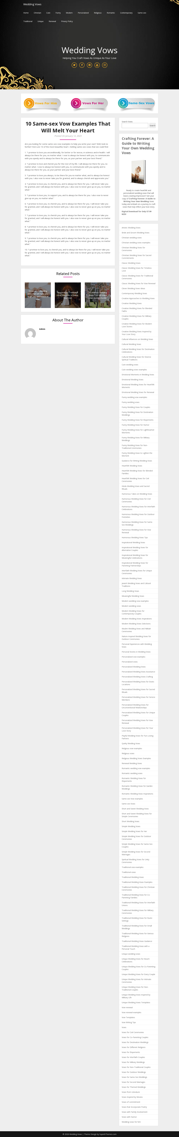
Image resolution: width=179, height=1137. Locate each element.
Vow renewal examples (131, 1012)
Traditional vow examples (132, 867)
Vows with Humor (129, 1117)
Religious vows (128, 753)
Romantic (111, 13)
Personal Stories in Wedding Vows (136, 652)
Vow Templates (128, 1017)
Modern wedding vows (131, 606)
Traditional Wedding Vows (133, 877)
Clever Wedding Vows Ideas (133, 288)
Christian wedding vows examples (136, 242)
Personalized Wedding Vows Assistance (138, 671)
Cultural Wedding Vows (131, 344)
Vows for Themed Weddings (134, 1087)
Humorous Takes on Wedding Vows (137, 494)
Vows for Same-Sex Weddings (134, 1077)
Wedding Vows (32, 4)
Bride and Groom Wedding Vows (135, 232)
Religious (98, 13)
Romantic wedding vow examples (136, 768)
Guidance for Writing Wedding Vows (137, 460)
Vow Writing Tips (129, 1022)
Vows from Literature (131, 1092)
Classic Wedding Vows (131, 263)
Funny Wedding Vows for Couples (136, 407)
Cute (48, 13)
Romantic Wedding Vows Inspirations (137, 793)
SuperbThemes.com (107, 1134)
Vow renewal (127, 1007)
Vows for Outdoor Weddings (134, 1072)
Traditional (27, 21)
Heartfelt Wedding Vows (132, 465)
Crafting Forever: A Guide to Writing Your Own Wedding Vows (138, 145)
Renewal (52, 21)
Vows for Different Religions (133, 1047)
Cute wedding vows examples (134, 369)
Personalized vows (130, 661)
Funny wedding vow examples (134, 397)
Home (26, 13)
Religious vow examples (132, 748)
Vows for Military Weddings (133, 1062)
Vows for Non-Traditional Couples (136, 1067)
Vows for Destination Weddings (135, 1042)
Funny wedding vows (130, 402)
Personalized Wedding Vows (134, 666)
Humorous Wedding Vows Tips (135, 537)
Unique (41, 21)
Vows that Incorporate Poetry (134, 1107)
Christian (37, 13)
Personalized (83, 13)
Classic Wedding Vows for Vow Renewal (138, 283)
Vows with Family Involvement (134, 1112)
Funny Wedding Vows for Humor (135, 425)
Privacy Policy (67, 21)
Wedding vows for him (131, 1122)
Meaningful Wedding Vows (133, 596)
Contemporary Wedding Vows (134, 293)
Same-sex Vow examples (132, 798)
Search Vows (127, 121)
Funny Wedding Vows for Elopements (137, 420)
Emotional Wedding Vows (132, 379)
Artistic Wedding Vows (131, 227)
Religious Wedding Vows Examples (136, 758)
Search (152, 125)
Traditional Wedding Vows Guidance (137, 941)
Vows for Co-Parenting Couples (135, 1037)
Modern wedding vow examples (135, 601)
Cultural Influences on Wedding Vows (137, 339)
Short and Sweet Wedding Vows (135, 808)
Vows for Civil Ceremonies (133, 1032)
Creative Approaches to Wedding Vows (138, 298)
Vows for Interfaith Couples (133, 1057)
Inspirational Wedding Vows (133, 542)
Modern (69, 13)
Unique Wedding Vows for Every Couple (138, 974)
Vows (124, 1027)
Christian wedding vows (132, 237)
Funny (58, 13)
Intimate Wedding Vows (132, 578)
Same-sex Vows (128, 803)
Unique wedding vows (131, 954)
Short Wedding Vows (130, 821)
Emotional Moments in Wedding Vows (138, 374)
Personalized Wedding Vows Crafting (137, 676)
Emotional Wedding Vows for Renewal (138, 392)
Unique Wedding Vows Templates (136, 1002)
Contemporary (126, 13)
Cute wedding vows (130, 364)
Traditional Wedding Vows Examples (137, 882)
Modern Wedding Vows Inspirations (137, 618)
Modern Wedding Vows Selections (136, 623)
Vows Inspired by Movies (132, 1097)
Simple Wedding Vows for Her (134, 831)
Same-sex (142, 13)
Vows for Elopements (131, 1052)
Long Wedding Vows (130, 591)
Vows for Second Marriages (133, 1082)
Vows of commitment (131, 1102)
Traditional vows (129, 872)
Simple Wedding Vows (131, 826)
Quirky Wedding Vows (131, 743)
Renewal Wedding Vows (132, 763)
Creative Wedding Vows (132, 303)
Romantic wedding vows (132, 773)
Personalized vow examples (133, 657)
